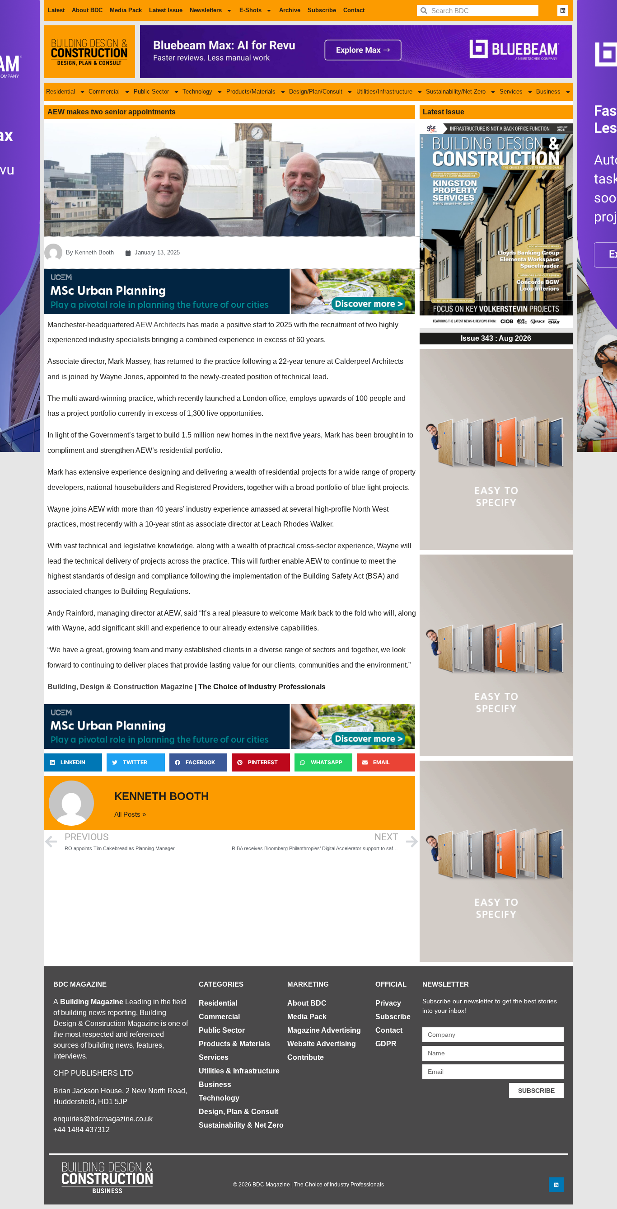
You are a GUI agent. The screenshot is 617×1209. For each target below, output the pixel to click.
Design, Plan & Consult (238, 1111)
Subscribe (322, 10)
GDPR (386, 1044)
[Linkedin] (562, 10)
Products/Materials (251, 91)
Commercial (104, 91)
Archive (289, 10)
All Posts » (130, 814)
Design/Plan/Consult (315, 91)
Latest (56, 10)
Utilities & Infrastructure (239, 1071)
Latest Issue (165, 10)
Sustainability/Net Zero (456, 91)
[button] (73, 762)
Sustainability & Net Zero (241, 1125)
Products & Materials (234, 1044)
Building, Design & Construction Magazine (120, 687)
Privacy (388, 1003)
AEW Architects (160, 325)
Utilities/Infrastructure (384, 91)
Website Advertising (321, 1044)
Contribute (305, 1057)
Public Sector (151, 91)
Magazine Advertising (324, 1030)
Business (548, 91)
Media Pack (126, 10)
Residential (60, 91)
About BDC (87, 10)
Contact (354, 10)
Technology (197, 91)
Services (511, 91)
